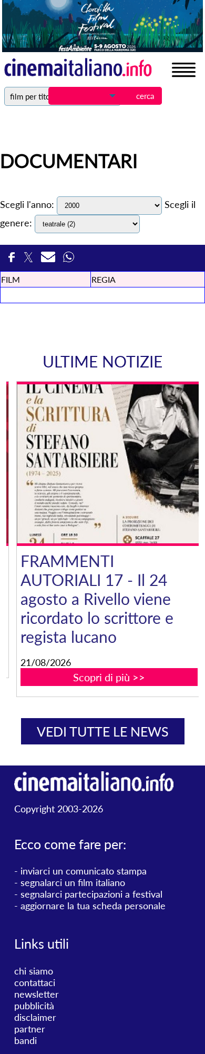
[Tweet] (29, 260)
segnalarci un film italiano (72, 882)
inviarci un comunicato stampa (83, 871)
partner (29, 1029)
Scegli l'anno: (27, 204)
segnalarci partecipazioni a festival (91, 894)
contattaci (34, 982)
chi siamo (33, 971)
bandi (25, 1040)
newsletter (36, 994)
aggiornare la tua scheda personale (93, 905)
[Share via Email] (49, 260)
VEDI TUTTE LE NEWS (103, 731)
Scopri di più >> (109, 677)
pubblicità (34, 1005)
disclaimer (35, 1017)
